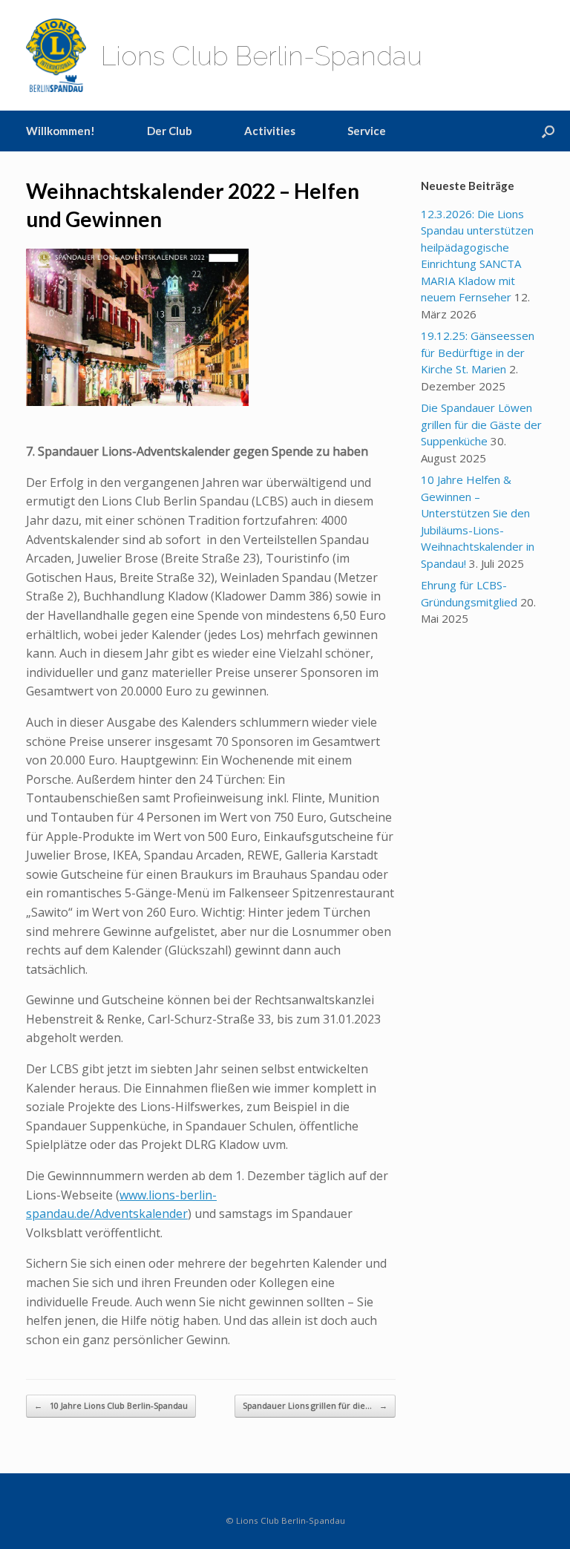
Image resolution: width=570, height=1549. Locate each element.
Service (366, 130)
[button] (548, 131)
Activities (269, 130)
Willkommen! (60, 130)
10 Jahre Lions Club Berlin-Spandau (111, 1405)
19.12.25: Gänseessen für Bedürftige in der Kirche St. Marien (477, 352)
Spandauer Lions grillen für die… (315, 1405)
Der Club (169, 130)
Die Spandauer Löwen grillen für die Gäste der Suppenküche (481, 424)
